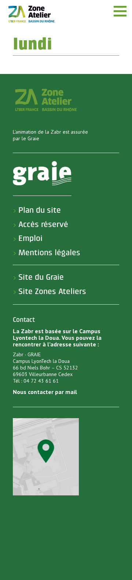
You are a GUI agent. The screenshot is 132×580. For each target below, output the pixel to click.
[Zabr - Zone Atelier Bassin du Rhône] (31, 14)
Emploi (30, 238)
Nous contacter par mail (45, 391)
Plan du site (39, 210)
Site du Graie (41, 277)
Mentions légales (49, 252)
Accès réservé (43, 224)
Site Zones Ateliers (52, 291)
